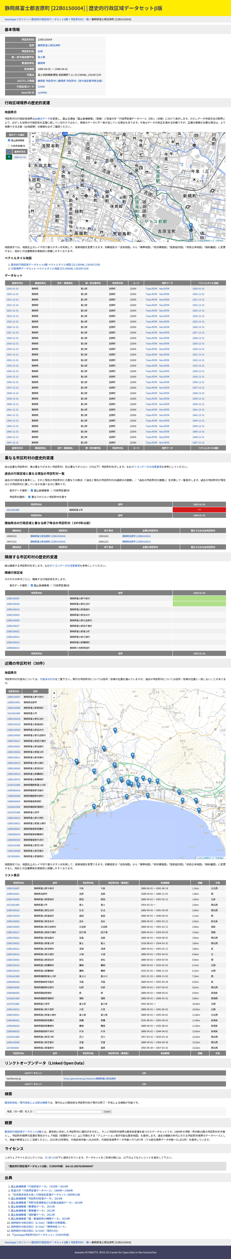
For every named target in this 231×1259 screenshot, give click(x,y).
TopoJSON (152, 288)
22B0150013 (13, 636)
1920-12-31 (13, 294)
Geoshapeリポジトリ (17, 19)
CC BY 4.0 (50, 1157)
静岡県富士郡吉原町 (49, 45)
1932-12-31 (13, 360)
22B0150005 (13, 620)
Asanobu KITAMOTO (86, 1252)
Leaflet (200, 240)
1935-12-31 (13, 376)
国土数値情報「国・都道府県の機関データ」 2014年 (40, 1218)
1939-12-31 (13, 398)
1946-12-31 (13, 437)
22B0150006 (13, 899)
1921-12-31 (13, 299)
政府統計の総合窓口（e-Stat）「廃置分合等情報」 (39, 1222)
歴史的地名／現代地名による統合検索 (26, 1102)
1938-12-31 (13, 393)
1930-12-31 (13, 348)
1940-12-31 (13, 404)
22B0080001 (13, 1020)
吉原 (40, 51)
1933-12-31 (13, 365)
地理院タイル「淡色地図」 (214, 240)
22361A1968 (13, 1036)
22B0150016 (13, 603)
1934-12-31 (13, 371)
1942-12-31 (13, 415)
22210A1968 (13, 509)
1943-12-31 (13, 420)
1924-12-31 (13, 316)
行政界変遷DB (18, 145)
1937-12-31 (13, 387)
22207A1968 (13, 1003)
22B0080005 (13, 992)
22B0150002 (13, 959)
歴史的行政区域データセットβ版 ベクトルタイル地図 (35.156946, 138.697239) (55, 264)
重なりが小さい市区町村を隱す (49, 497)
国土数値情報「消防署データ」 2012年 (33, 1214)
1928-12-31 (13, 338)
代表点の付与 (47, 679)
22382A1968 (13, 998)
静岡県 (41, 63)
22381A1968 (13, 976)
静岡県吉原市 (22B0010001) (136, 536)
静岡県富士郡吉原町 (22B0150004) (47, 536)
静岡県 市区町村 (47, 81)
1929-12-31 (13, 343)
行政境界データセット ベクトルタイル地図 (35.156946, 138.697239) (50, 268)
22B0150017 (13, 625)
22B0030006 (13, 987)
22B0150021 (13, 1014)
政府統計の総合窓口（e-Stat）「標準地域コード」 (39, 1226)
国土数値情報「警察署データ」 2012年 (33, 1210)
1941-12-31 (13, 409)
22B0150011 (13, 948)
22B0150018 (13, 609)
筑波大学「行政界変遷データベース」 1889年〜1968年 (42, 1190)
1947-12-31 (13, 442)
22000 (41, 86)
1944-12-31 (13, 426)
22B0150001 (13, 937)
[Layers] (34, 149)
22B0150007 (13, 598)
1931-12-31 (13, 354)
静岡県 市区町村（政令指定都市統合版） (81, 81)
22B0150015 (13, 642)
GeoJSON (164, 288)
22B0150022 (13, 631)
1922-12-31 (13, 305)
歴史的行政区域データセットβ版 (49, 19)
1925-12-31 (13, 321)
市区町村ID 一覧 (80, 19)
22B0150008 (13, 1042)
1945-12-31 (13, 431)
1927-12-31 (13, 332)
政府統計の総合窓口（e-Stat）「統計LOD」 (35, 1230)
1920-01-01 (13, 288)
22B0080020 (13, 1025)
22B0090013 (13, 647)
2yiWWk (42, 92)
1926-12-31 (13, 327)
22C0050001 (13, 1047)
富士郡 (41, 57)
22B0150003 (13, 614)
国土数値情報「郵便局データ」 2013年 (33, 1206)
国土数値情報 (17, 140)
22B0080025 (13, 1031)
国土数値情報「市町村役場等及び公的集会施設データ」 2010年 (47, 1202)
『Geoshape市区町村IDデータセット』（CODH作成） (41, 1235)
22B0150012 (13, 1009)
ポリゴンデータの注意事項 (146, 467)
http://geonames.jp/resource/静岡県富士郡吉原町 (90, 1078)
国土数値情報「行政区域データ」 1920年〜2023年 (39, 1186)
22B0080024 (13, 981)
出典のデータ (42, 118)
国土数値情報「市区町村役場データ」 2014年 (37, 1198)
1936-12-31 (13, 382)
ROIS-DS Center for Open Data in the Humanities (128, 1252)
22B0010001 (13, 893)
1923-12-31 (13, 310)
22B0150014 (13, 965)
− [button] (33, 141)
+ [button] (33, 136)
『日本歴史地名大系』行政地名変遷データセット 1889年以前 (45, 1194)
